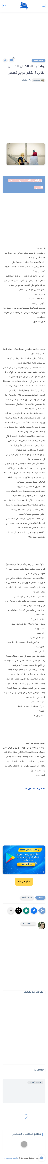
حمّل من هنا (24, 882)
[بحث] (4, 6)
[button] (34, 910)
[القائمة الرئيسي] (43, 6)
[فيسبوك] (24, 1144)
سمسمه (36, 80)
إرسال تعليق (35, 1082)
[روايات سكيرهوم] (24, 6)
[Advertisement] (24, 37)
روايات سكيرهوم (11, 1158)
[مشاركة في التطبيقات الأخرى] (11, 910)
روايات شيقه (39, 60)
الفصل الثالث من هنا (34, 789)
